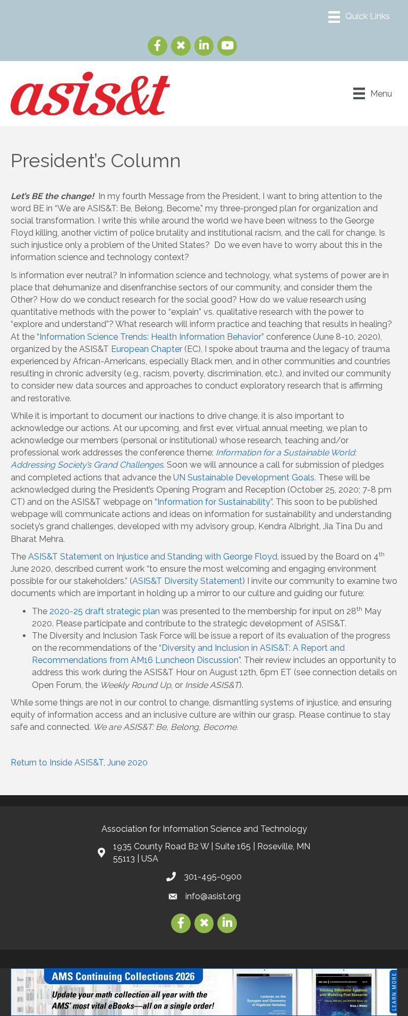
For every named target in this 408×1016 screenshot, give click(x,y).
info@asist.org (213, 896)
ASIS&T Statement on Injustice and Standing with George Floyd (152, 557)
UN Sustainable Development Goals (243, 477)
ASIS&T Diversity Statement (187, 581)
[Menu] (359, 17)
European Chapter (146, 349)
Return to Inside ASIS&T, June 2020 (79, 762)
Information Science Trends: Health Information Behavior (150, 337)
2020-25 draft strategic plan (104, 611)
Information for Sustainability (213, 502)
